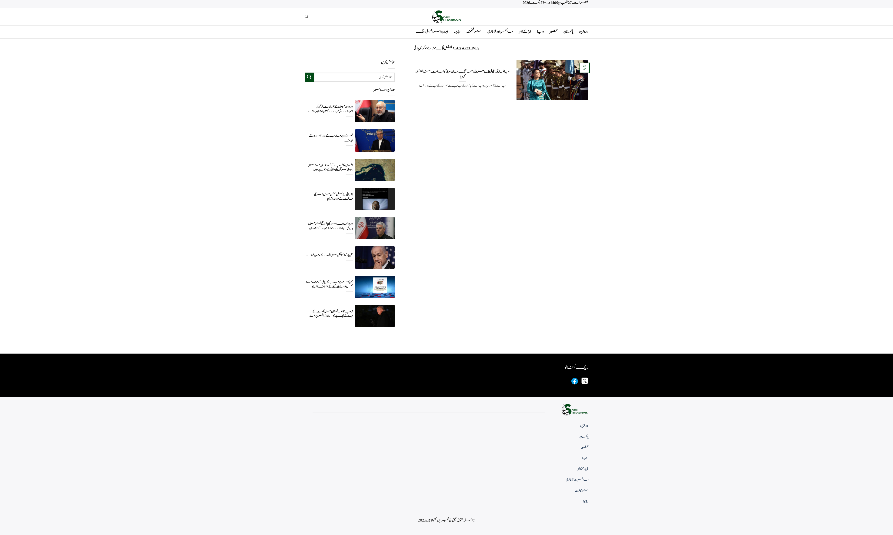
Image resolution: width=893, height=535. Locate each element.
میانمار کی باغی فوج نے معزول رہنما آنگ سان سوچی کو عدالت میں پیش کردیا (463, 74)
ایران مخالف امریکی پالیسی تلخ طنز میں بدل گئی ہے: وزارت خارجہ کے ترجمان (330, 226)
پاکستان (568, 32)
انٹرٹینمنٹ (473, 32)
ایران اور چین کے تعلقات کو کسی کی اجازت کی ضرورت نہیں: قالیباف (330, 109)
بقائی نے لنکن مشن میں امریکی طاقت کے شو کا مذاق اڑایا (333, 196)
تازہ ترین (583, 32)
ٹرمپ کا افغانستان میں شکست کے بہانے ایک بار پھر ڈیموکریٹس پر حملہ (331, 313)
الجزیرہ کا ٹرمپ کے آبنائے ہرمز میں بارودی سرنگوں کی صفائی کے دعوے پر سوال (330, 167)
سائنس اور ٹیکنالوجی (500, 32)
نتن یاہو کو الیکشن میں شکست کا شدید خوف (330, 255)
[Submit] (309, 77)
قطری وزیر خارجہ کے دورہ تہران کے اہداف (331, 138)
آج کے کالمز (525, 32)
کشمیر (553, 32)
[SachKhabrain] (446, 16)
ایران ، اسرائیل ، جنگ (432, 32)
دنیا (540, 32)
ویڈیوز (457, 32)
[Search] (306, 16)
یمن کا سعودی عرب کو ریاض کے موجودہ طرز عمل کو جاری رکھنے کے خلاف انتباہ (329, 284)
